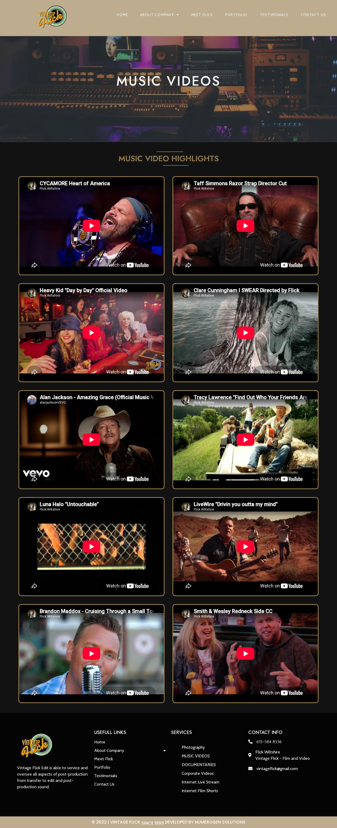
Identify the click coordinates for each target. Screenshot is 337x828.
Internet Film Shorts (200, 790)
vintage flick (137, 822)
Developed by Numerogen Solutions (205, 822)
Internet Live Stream (200, 782)
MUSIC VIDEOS (196, 755)
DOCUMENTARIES (199, 764)
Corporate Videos (198, 773)
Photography (193, 747)
